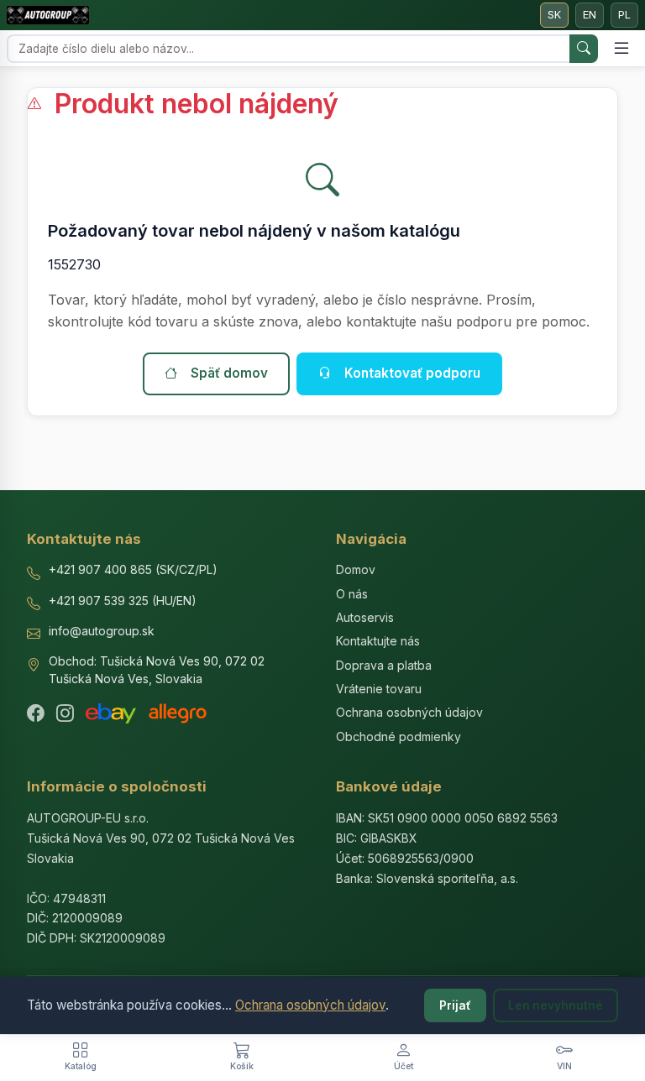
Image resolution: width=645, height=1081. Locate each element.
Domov (355, 569)
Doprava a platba (384, 665)
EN (589, 14)
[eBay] (111, 713)
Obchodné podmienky (398, 736)
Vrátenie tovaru (379, 689)
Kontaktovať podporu (412, 373)
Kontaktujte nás (378, 641)
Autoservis (365, 617)
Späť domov (229, 373)
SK (554, 14)
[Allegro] (177, 713)
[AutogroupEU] (48, 15)
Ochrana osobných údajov (310, 1005)
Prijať (455, 1005)
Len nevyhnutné (555, 1005)
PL (624, 14)
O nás (352, 594)
